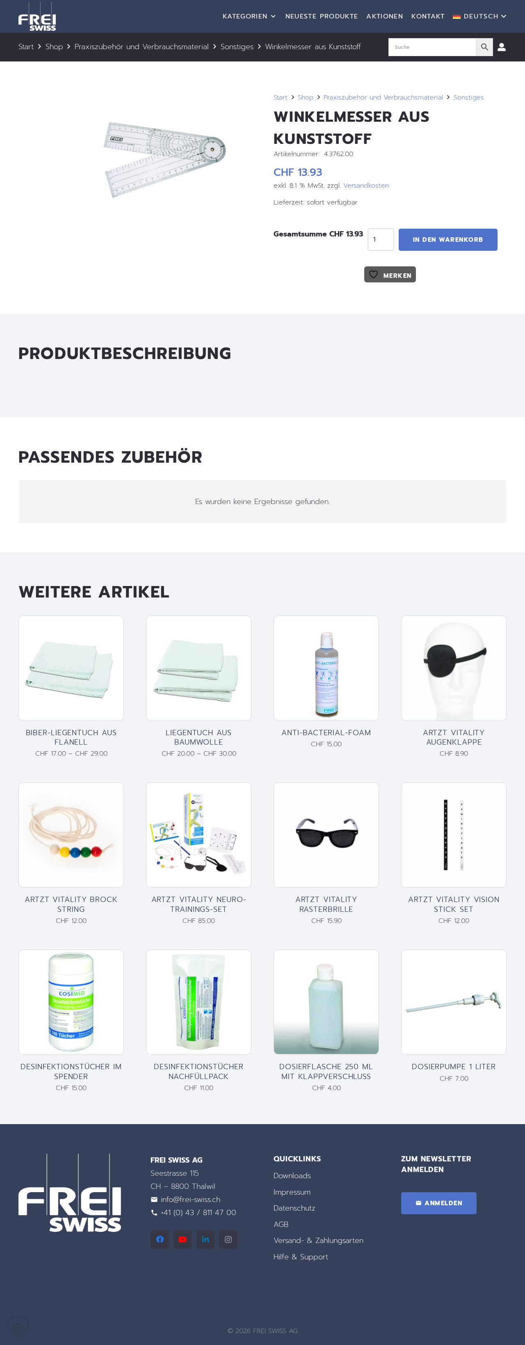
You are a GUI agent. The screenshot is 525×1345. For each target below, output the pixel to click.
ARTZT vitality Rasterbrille (326, 904)
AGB (281, 1224)
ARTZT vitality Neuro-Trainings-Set (199, 904)
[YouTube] (182, 1239)
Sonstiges (237, 46)
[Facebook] (160, 1239)
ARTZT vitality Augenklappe (454, 737)
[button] (479, 16)
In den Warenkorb (448, 239)
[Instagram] (228, 1239)
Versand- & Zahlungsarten (318, 1241)
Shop (54, 46)
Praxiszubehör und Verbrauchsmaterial (142, 46)
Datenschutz (294, 1208)
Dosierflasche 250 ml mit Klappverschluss (326, 1071)
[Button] (502, 47)
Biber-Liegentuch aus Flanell (71, 737)
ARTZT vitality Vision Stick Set (454, 904)
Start (26, 46)
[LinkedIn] (205, 1239)
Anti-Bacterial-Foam (326, 732)
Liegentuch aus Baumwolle (199, 737)
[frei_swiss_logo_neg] (37, 16)
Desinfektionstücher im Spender (71, 1071)
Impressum (292, 1192)
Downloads (292, 1175)
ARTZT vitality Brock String (71, 904)
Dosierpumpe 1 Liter (454, 1066)
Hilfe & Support (301, 1257)
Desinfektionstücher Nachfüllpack (198, 1071)
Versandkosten (366, 185)
